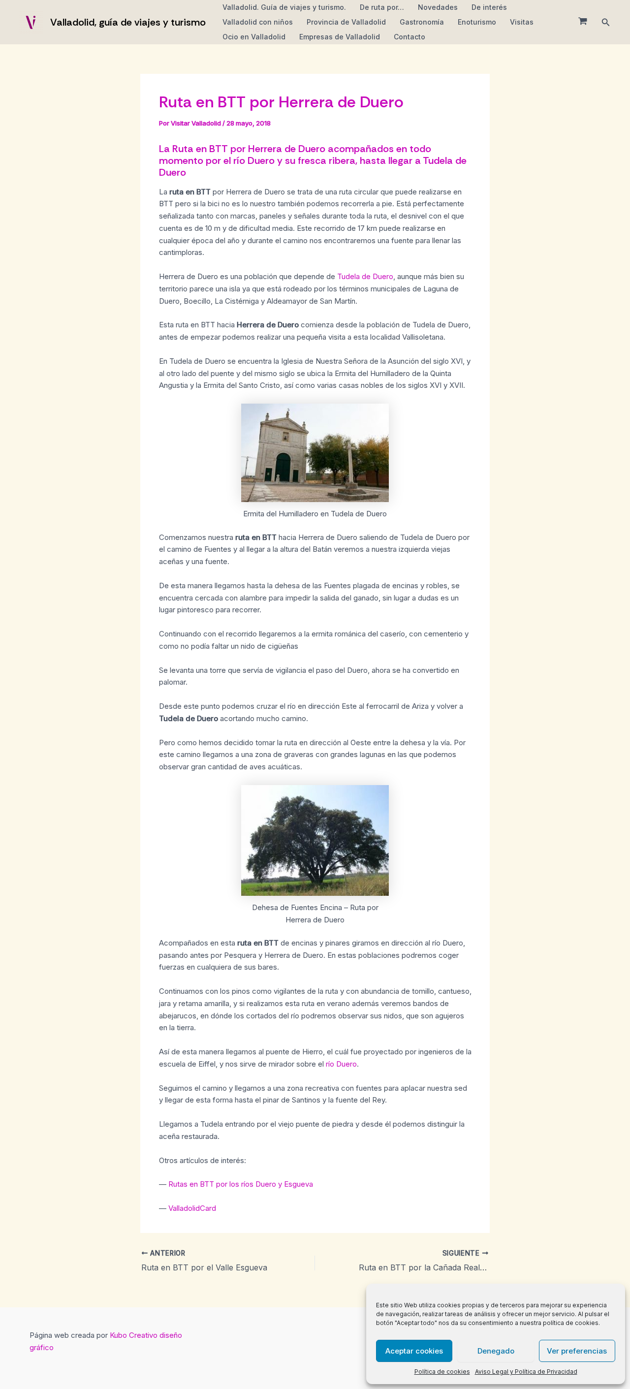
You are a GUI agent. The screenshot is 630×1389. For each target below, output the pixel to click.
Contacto (409, 36)
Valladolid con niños (257, 22)
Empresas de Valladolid (339, 36)
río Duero (341, 1064)
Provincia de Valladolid (346, 22)
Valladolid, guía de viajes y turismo (128, 22)
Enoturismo (477, 22)
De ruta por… (382, 7)
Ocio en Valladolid (253, 36)
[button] (605, 22)
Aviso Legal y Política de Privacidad (526, 1371)
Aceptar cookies (414, 1351)
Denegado (495, 1351)
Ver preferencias (577, 1351)
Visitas (522, 22)
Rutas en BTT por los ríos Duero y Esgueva (240, 1184)
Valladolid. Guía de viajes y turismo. (284, 7)
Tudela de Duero (365, 276)
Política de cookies (442, 1371)
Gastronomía (422, 22)
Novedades (438, 7)
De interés (489, 7)
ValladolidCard (192, 1208)
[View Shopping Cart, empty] (583, 22)
